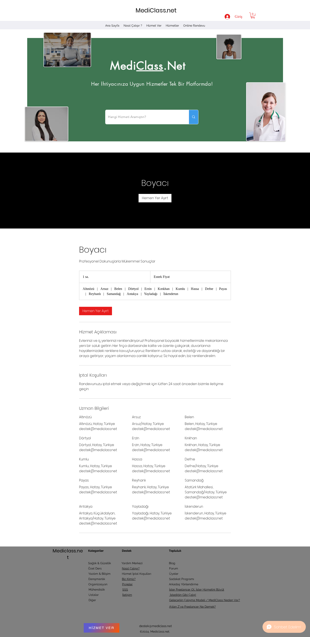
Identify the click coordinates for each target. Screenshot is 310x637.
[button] (252, 15)
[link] (155, 198)
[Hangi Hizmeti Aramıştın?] (193, 117)
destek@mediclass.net (155, 626)
